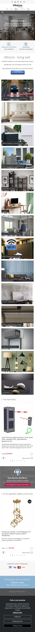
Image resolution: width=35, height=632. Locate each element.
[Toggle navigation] (2, 12)
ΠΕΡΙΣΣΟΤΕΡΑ (17, 613)
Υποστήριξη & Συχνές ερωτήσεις (17, 485)
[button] (16, 9)
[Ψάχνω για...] (11, 9)
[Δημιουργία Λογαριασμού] (7, 9)
